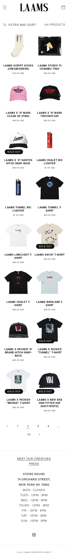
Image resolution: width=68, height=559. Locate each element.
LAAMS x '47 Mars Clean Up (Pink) (18, 114)
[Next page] (39, 434)
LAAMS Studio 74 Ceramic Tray (50, 67)
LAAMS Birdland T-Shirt (49, 303)
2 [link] (28, 426)
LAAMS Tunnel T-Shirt (50, 209)
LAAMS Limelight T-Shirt (18, 256)
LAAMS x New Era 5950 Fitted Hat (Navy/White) (49, 403)
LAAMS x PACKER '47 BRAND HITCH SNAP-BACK (18, 352)
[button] (5, 7)
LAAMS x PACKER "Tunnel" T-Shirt (50, 351)
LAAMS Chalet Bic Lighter (50, 162)
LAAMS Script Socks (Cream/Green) (18, 67)
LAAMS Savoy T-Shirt (50, 254)
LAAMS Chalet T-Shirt (18, 303)
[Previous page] (7, 426)
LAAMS (27, 552)
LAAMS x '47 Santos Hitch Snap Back (18, 162)
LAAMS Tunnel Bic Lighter (18, 209)
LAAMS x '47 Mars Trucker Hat (49, 114)
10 (28, 434)
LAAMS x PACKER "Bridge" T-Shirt (18, 401)
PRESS (34, 464)
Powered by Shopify (41, 552)
